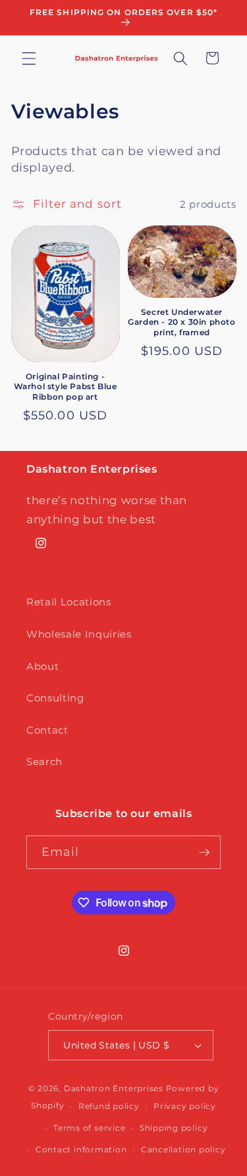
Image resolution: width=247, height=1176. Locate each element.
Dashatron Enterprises (113, 1088)
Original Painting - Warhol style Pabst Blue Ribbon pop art (65, 386)
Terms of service (89, 1128)
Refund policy (109, 1106)
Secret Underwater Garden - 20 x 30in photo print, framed (181, 322)
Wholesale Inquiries (79, 634)
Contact (47, 730)
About (42, 666)
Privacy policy (184, 1106)
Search (44, 761)
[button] (29, 58)
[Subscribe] (204, 852)
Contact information (81, 1149)
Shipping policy (174, 1128)
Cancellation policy (183, 1149)
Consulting (55, 698)
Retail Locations (68, 602)
